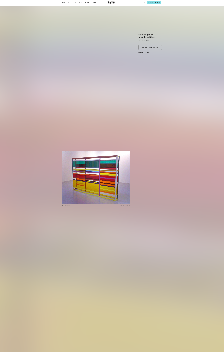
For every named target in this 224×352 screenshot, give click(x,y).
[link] (89, 205)
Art (80, 3)
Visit (75, 3)
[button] (143, 3)
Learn (87, 3)
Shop (95, 3)
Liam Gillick (146, 40)
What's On (66, 3)
